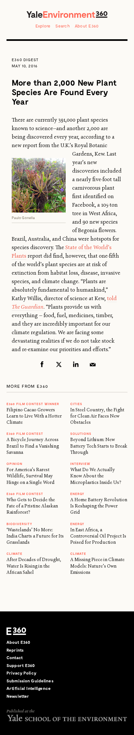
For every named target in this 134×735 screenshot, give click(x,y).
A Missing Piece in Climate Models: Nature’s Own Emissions (97, 565)
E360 (16, 631)
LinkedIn (76, 364)
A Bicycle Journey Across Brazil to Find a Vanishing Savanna (33, 445)
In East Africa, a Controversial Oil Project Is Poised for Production (98, 536)
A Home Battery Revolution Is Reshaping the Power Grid (98, 506)
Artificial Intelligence (29, 688)
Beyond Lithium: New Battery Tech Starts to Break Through (98, 445)
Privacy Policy (21, 672)
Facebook (42, 364)
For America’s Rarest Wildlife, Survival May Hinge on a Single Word (31, 476)
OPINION (14, 464)
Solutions (80, 434)
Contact (15, 657)
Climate (14, 554)
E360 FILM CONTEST (25, 434)
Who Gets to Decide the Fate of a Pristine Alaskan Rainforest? (32, 506)
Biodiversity (19, 524)
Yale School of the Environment (67, 718)
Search (62, 25)
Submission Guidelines (30, 680)
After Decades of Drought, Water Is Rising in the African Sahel (34, 565)
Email (92, 364)
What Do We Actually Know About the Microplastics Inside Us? (95, 476)
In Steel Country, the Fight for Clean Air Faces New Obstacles (97, 416)
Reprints (15, 650)
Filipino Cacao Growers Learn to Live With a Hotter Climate (34, 416)
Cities (76, 404)
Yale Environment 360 (67, 14)
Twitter (59, 364)
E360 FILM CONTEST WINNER (33, 404)
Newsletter (18, 696)
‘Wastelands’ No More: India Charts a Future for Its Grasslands (35, 536)
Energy (77, 494)
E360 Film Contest (25, 494)
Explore (43, 25)
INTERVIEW (80, 464)
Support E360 (21, 665)
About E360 (87, 25)
